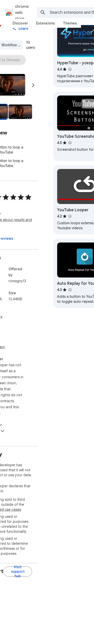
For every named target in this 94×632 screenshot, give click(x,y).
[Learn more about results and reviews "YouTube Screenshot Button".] (70, 143)
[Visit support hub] (17, 572)
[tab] (20, 23)
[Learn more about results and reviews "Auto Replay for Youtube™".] (70, 290)
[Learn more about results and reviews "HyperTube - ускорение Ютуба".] (70, 69)
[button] (20, 111)
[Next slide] (33, 85)
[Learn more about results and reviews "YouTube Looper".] (70, 216)
